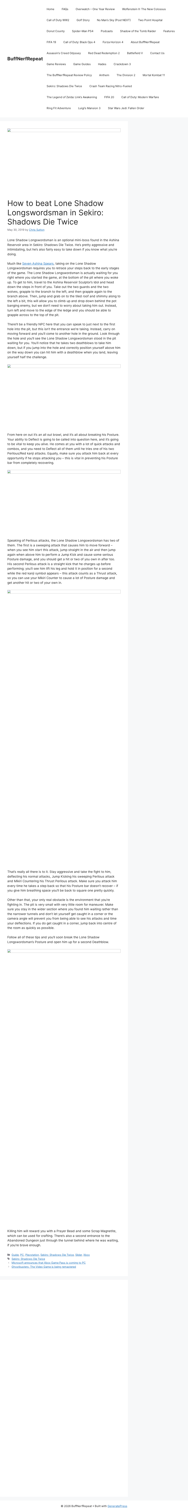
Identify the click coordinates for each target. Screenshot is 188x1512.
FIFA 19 (51, 42)
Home (50, 9)
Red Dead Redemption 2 (104, 53)
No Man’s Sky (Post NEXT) (114, 20)
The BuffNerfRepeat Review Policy (69, 75)
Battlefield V (135, 53)
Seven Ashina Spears (38, 263)
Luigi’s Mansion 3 (89, 108)
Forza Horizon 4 (113, 42)
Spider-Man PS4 (82, 31)
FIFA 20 (109, 97)
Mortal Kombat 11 (154, 75)
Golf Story (83, 20)
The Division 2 (126, 75)
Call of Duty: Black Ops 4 (79, 42)
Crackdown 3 (122, 64)
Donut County (56, 31)
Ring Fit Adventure (59, 108)
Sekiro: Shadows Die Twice (64, 86)
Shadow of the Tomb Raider (138, 31)
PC (22, 1254)
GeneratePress (117, 1506)
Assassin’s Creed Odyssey (64, 53)
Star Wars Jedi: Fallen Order (126, 108)
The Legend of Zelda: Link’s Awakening (72, 97)
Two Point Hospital (150, 20)
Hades (102, 64)
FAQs (65, 9)
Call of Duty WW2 (58, 20)
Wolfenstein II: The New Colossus (144, 9)
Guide (15, 1254)
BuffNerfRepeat (25, 58)
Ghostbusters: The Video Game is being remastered (44, 1266)
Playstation (32, 1254)
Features (169, 31)
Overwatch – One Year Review (95, 9)
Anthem (104, 75)
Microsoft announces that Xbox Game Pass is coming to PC (49, 1262)
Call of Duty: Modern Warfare (140, 97)
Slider (78, 1254)
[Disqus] (64, 1337)
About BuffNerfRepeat (145, 42)
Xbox (86, 1254)
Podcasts (107, 31)
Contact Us (157, 53)
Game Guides (82, 64)
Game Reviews (56, 64)
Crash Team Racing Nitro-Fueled (110, 86)
